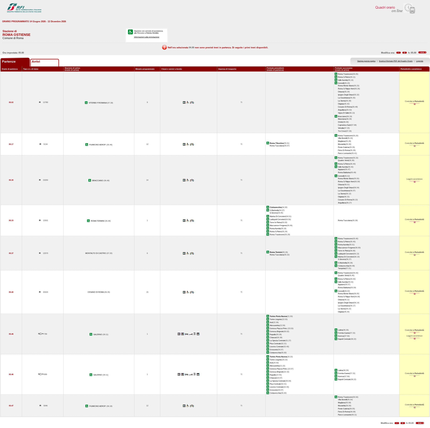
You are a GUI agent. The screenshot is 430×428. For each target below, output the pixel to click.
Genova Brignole (276, 331)
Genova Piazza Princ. (279, 328)
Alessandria (274, 325)
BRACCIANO (98, 181)
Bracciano (342, 116)
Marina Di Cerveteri (278, 216)
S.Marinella (274, 210)
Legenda (419, 61)
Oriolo (340, 122)
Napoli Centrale (344, 339)
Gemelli (341, 83)
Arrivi (36, 61)
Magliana (341, 141)
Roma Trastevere (345, 74)
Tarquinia (341, 268)
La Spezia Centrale (277, 341)
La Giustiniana (344, 98)
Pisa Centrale (275, 344)
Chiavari (273, 337)
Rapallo (273, 334)
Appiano (341, 169)
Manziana (342, 119)
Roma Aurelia (275, 228)
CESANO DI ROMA (96, 292)
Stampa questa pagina (366, 61)
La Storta (341, 101)
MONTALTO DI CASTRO (95, 253)
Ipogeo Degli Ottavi (345, 95)
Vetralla (341, 128)
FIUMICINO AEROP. (97, 145)
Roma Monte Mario (345, 86)
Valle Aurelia (343, 80)
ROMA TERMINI (98, 221)
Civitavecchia (343, 266)
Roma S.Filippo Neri (346, 89)
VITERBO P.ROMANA (98, 103)
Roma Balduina (344, 172)
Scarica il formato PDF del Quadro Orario (396, 61)
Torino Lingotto (276, 319)
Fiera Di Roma (344, 150)
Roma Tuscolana (277, 146)
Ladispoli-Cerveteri (277, 219)
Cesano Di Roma (345, 107)
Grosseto (273, 350)
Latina (340, 330)
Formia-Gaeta (343, 333)
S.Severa (273, 213)
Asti (271, 322)
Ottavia (341, 92)
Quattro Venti (343, 160)
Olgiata (341, 104)
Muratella (341, 144)
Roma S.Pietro (344, 77)
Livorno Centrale (276, 347)
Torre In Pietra (275, 222)
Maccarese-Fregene (278, 225)
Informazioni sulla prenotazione (146, 37)
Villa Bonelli (342, 138)
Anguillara (342, 110)
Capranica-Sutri (344, 125)
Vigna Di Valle (343, 113)
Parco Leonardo (344, 153)
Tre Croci (342, 131)
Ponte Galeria (343, 147)
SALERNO (98, 334)
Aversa (341, 336)
